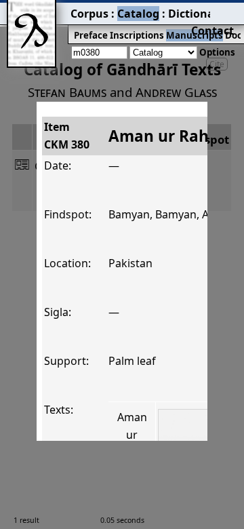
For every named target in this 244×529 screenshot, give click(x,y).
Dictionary (196, 13)
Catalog (138, 13)
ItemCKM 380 (66, 135)
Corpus (89, 13)
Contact (212, 30)
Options (217, 52)
